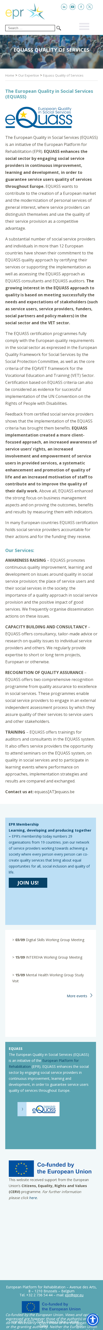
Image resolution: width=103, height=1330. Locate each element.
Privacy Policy (56, 1321)
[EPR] (29, 10)
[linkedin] (64, 7)
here (33, 1197)
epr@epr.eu (74, 1295)
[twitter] (89, 7)
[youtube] (73, 7)
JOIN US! (28, 882)
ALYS (79, 1326)
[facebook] (81, 7)
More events (77, 996)
